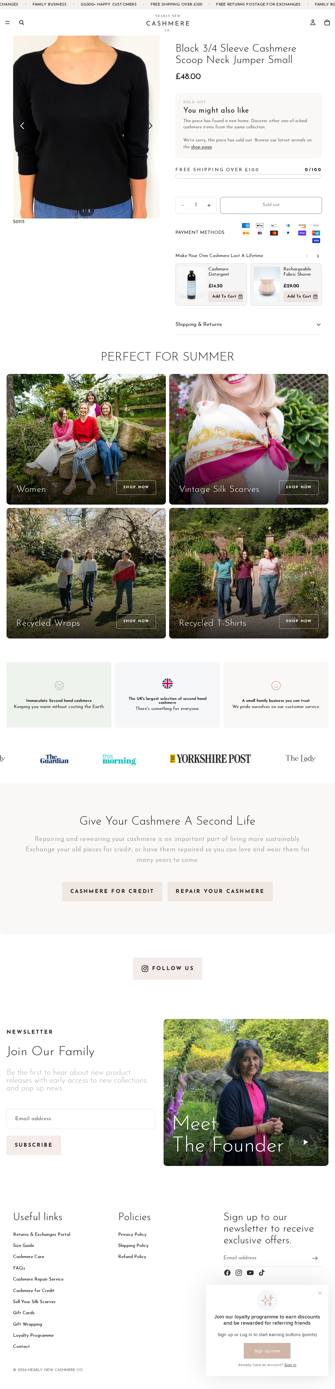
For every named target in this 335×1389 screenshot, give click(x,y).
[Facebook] (227, 1273)
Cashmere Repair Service (38, 1279)
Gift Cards (24, 1313)
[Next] (318, 256)
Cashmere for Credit (34, 1290)
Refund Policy (132, 1256)
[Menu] (7, 22)
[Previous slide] (20, 127)
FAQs (19, 1268)
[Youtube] (250, 1273)
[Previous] (307, 256)
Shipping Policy (133, 1245)
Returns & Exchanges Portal (41, 1234)
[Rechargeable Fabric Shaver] (267, 284)
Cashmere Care (28, 1256)
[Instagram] (239, 1273)
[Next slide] (152, 127)
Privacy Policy (132, 1234)
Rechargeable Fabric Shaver (297, 272)
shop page (201, 147)
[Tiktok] (262, 1273)
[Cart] (327, 22)
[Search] (21, 22)
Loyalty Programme (33, 1335)
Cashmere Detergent (218, 272)
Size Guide (23, 1245)
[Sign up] (315, 1258)
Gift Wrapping (27, 1324)
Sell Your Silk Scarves (34, 1302)
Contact (21, 1346)
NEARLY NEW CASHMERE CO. (55, 1370)
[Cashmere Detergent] (192, 284)
